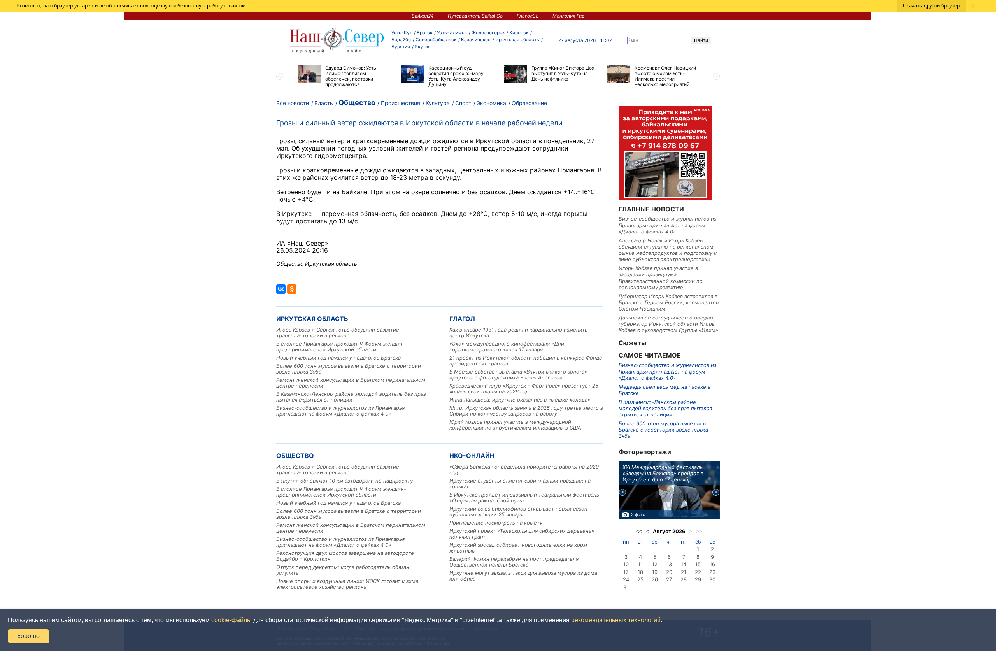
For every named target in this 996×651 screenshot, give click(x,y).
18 (640, 572)
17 (625, 572)
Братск (424, 32)
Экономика (491, 103)
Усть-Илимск (452, 32)
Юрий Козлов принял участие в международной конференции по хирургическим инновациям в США (515, 425)
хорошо (29, 636)
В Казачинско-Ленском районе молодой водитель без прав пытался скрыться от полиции (351, 397)
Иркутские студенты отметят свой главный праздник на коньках (520, 483)
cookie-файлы (231, 620)
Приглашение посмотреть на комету (495, 522)
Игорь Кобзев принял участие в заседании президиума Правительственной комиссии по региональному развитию (661, 277)
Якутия (423, 46)
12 (655, 564)
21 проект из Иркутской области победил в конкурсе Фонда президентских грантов (525, 360)
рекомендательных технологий (616, 620)
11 (640, 564)
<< (639, 531)
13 (669, 564)
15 (698, 564)
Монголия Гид (568, 16)
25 (640, 579)
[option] (343, 76)
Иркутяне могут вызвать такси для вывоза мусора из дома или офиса (523, 576)
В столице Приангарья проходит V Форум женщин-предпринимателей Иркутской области (341, 346)
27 (669, 579)
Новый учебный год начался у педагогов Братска (338, 357)
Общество (356, 102)
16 (712, 564)
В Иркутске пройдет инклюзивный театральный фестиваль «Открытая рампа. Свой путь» (524, 497)
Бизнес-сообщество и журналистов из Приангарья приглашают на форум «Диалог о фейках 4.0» (340, 411)
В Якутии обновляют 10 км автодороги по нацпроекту (344, 480)
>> (699, 531)
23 (712, 572)
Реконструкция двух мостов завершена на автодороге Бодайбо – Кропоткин (345, 556)
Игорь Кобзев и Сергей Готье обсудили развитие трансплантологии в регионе (337, 332)
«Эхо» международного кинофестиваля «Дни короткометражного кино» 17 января (506, 346)
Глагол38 (527, 16)
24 (626, 579)
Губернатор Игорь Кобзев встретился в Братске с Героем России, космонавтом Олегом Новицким (669, 302)
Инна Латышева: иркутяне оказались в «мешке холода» (519, 400)
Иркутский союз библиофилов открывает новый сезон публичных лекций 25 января (518, 511)
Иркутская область (517, 39)
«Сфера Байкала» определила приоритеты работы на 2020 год (524, 469)
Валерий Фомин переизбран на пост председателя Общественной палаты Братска (514, 562)
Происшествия (400, 103)
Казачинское (476, 39)
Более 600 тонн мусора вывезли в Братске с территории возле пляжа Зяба (348, 369)
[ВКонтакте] (281, 289)
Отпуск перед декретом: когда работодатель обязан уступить (342, 570)
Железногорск (488, 32)
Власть (323, 103)
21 (683, 572)
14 (683, 564)
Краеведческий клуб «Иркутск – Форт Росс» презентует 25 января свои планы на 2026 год (523, 389)
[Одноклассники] (291, 289)
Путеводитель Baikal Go (475, 16)
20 (669, 572)
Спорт (463, 103)
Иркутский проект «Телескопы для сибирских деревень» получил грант (521, 534)
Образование (529, 103)
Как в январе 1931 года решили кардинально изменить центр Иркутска (518, 332)
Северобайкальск (436, 39)
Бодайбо (401, 39)
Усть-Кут (401, 32)
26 (655, 579)
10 (626, 564)
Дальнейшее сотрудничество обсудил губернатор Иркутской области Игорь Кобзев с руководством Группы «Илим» (668, 323)
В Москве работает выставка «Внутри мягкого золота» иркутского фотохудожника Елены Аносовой (518, 374)
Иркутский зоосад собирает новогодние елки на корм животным (518, 548)
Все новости (292, 103)
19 (655, 572)
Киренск (518, 32)
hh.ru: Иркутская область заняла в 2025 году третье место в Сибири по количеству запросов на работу (526, 411)
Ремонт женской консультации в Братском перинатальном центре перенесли (350, 383)
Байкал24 (423, 16)
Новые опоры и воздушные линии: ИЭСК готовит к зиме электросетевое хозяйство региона (347, 584)
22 (698, 572)
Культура (438, 103)
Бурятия (400, 46)
